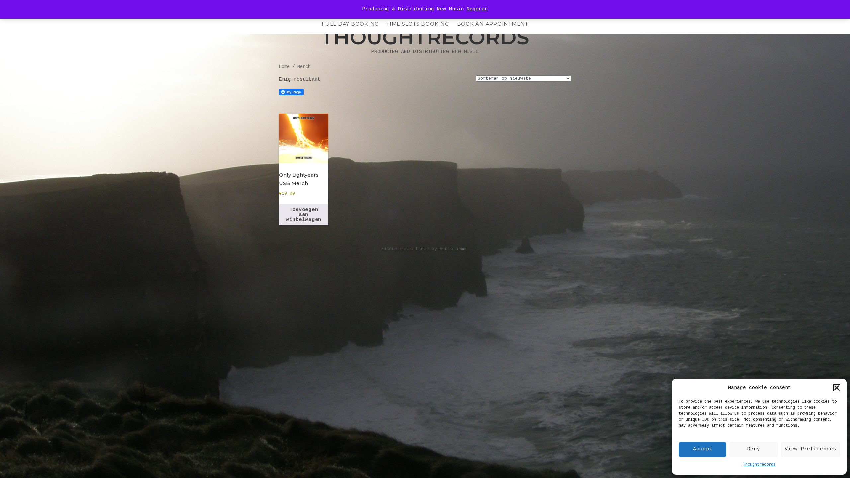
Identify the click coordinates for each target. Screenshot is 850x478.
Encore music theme (405, 248)
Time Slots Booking (417, 24)
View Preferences (810, 449)
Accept (703, 449)
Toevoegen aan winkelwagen (303, 215)
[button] (836, 387)
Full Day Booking (350, 24)
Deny (753, 449)
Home (284, 66)
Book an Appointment (492, 24)
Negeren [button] (477, 9)
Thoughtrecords (759, 464)
